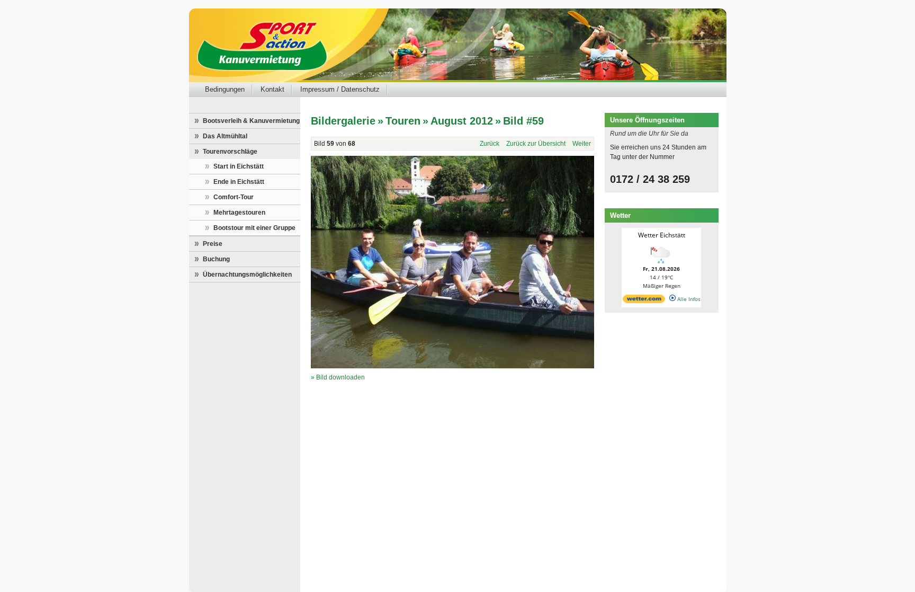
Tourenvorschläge (230, 151)
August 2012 (461, 121)
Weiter (581, 143)
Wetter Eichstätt (661, 235)
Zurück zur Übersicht (536, 143)
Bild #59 (523, 121)
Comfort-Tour (233, 197)
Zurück (489, 143)
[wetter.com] (644, 301)
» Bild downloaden (338, 377)
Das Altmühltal (225, 136)
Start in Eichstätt (238, 166)
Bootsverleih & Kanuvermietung (251, 121)
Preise (212, 244)
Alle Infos (688, 299)
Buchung (216, 259)
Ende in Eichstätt (238, 181)
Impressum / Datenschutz (340, 89)
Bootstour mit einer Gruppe (254, 228)
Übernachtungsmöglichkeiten (247, 274)
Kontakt (272, 89)
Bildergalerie (343, 121)
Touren (402, 121)
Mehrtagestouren (239, 212)
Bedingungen (225, 89)
